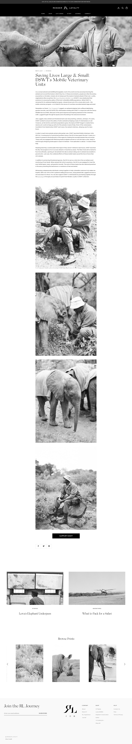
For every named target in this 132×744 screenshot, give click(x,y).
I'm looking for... (100, 720)
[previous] (8, 664)
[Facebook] (66, 716)
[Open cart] (127, 8)
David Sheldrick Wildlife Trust (65, 98)
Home (43, 13)
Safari (97, 717)
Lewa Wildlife (99, 712)
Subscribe (43, 713)
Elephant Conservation (102, 714)
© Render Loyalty (11, 736)
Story (69, 13)
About (83, 709)
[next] (124, 664)
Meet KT (84, 712)
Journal (78, 13)
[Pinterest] (74, 716)
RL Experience (86, 714)
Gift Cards (59, 13)
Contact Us (117, 709)
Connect (88, 13)
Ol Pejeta (98, 709)
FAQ (115, 712)
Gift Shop (40, 176)
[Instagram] (70, 716)
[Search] (123, 8)
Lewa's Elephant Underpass (35, 613)
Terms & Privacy (118, 714)
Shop (50, 13)
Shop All (98, 723)
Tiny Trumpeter (53, 108)
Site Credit (8, 739)
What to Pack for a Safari (97, 613)
